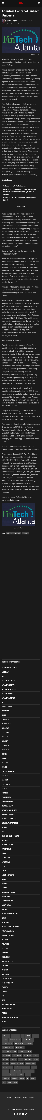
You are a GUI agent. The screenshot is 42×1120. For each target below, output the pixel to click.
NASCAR (20, 1075)
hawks (34, 1067)
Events (5, 776)
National (5, 909)
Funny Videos (7, 801)
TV (3, 996)
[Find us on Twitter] (17, 1114)
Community (7, 745)
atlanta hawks (7, 1044)
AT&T (28, 1036)
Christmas (27, 1055)
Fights (4, 789)
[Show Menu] (3, 3)
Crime (4, 758)
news (28, 1075)
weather (5, 1022)
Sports (5, 966)
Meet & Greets (8, 875)
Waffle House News (10, 1017)
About (9, 1097)
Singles (5, 953)
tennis (22, 1078)
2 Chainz (6, 1036)
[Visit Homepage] (21, 3)
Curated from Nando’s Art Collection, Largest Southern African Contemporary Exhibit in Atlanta (20, 191)
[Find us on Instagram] (20, 1114)
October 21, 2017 (26, 20)
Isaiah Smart (15, 1071)
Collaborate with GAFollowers (14, 186)
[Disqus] (21, 569)
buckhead (6, 1055)
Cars (4, 715)
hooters (5, 1071)
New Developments (10, 914)
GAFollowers (17, 1109)
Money (4, 879)
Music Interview (8, 892)
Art (3, 676)
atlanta (9, 533)
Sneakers (6, 957)
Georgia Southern (9, 810)
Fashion (5, 780)
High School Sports (10, 836)
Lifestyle (6, 862)
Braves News (7, 706)
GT (3, 832)
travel (32, 1078)
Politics (5, 944)
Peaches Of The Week (10, 927)
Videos (4, 1013)
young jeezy (12, 1082)
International (8, 845)
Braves (29, 1051)
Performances (8, 931)
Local (4, 871)
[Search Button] (39, 3)
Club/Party (6, 724)
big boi (21, 1051)
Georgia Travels (9, 819)
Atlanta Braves (8, 681)
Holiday (5, 840)
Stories (5, 970)
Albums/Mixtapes (9, 668)
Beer (3, 702)
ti (27, 1078)
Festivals (6, 784)
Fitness (5, 793)
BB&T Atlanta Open (9, 1051)
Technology (7, 979)
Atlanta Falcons (9, 689)
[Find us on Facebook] (14, 1114)
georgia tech (7, 1067)
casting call (17, 1055)
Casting (5, 719)
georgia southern (17, 1063)
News (4, 918)
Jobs (4, 853)
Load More (21, 206)
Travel (5, 991)
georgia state (30, 1063)
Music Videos (7, 901)
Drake (36, 1055)
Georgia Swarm (8, 814)
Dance (4, 767)
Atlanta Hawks (8, 693)
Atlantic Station (8, 1047)
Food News (6, 797)
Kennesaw (6, 858)
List (3, 866)
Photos (5, 940)
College (5, 728)
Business (5, 711)
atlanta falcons (28, 1040)
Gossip (5, 827)
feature (13, 1059)
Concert (5, 750)
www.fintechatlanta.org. (11, 500)
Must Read (6, 905)
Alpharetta (15, 1036)
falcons (5, 1059)
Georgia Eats (7, 806)
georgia (5, 1063)
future (36, 1059)
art (22, 1036)
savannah (6, 1078)
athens (35, 1036)
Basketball (19, 1047)
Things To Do (7, 983)
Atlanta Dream (8, 685)
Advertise (16, 1097)
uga (4, 1082)
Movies (5, 883)
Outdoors (6, 922)
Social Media (7, 961)
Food (20, 1059)
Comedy (5, 741)
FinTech (17, 533)
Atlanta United (8, 698)
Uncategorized (8, 1004)
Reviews (5, 948)
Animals (5, 672)
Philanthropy (8, 935)
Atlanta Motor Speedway (23, 1044)
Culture (5, 763)
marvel (5, 1075)
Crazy (4, 754)
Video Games (7, 1009)
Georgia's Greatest (10, 823)
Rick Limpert (12, 20)
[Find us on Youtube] (23, 1114)
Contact (31, 1097)
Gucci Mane (24, 1067)
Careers (24, 1097)
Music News (7, 896)
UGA (3, 1000)
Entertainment (8, 771)
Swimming (6, 974)
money (25, 533)
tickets (5, 987)
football (28, 1059)
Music (4, 888)
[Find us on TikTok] (26, 1114)
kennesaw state (28, 1071)
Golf (16, 1067)
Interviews (6, 849)
